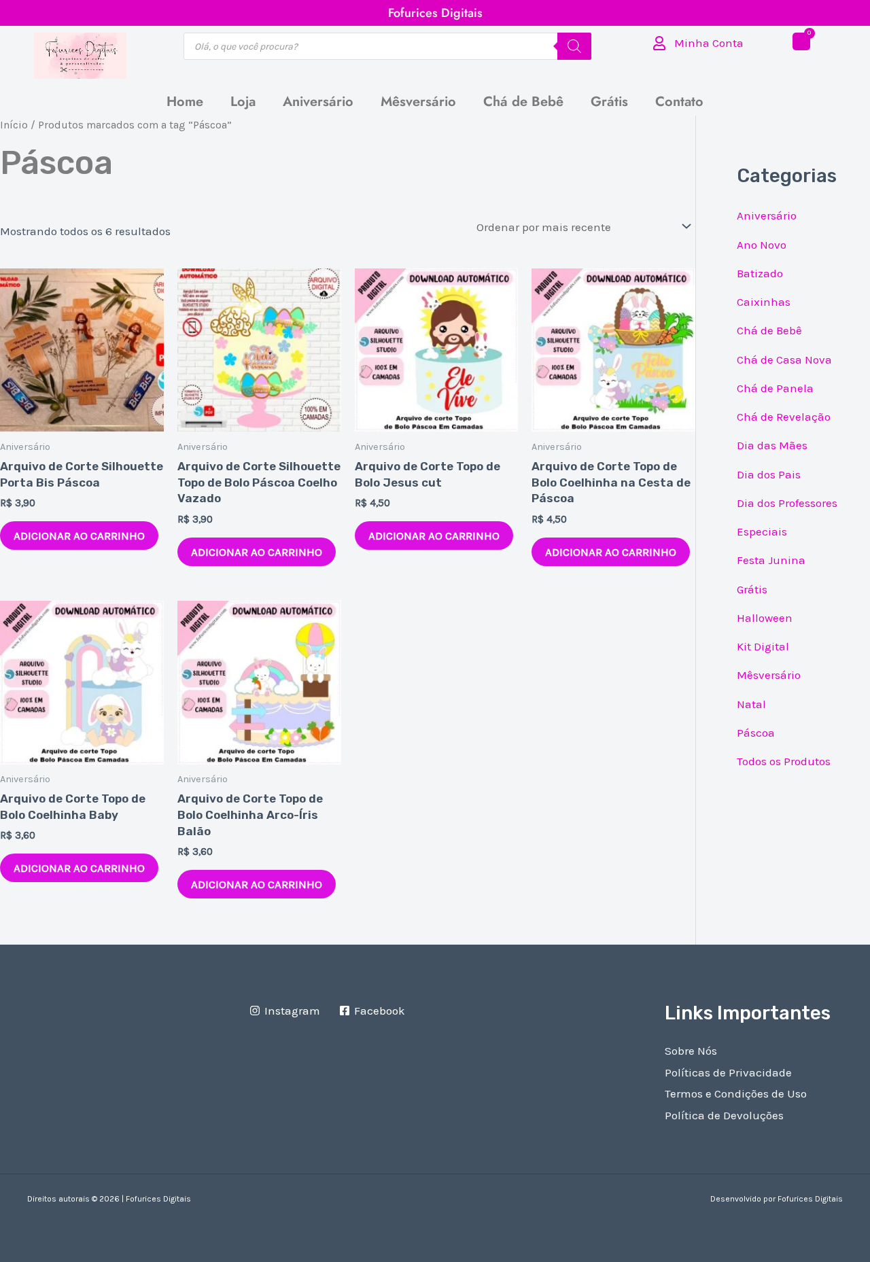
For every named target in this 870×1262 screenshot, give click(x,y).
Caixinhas (763, 302)
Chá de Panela (775, 388)
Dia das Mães (772, 445)
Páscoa (756, 732)
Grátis (609, 102)
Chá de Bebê (523, 102)
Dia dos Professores (787, 503)
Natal (751, 704)
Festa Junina (771, 560)
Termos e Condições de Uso (736, 1093)
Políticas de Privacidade (728, 1072)
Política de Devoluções (724, 1115)
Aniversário (318, 102)
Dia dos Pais (769, 474)
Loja (243, 102)
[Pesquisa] (574, 46)
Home (185, 102)
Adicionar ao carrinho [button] (79, 535)
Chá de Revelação (784, 416)
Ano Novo (761, 244)
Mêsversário (418, 102)
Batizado (760, 273)
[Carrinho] (801, 41)
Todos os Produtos (784, 761)
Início (14, 125)
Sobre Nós (691, 1050)
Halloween (765, 618)
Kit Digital (763, 646)
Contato (679, 102)
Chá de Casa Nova (784, 359)
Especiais (762, 531)
